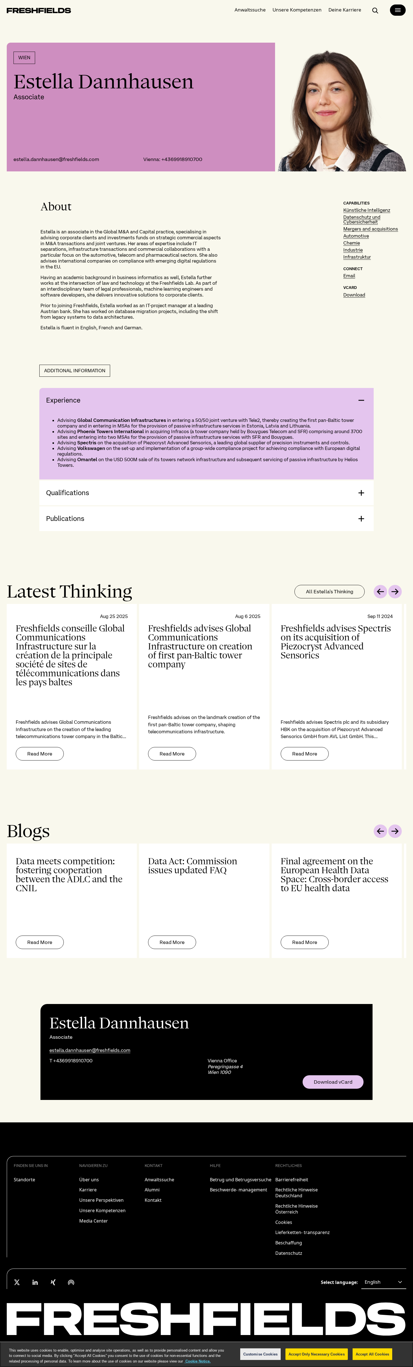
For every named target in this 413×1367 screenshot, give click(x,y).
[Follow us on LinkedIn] (35, 1282)
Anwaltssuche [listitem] (159, 1180)
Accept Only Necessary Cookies (317, 1354)
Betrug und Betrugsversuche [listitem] (240, 1180)
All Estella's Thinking (329, 591)
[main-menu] (397, 10)
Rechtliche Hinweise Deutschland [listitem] (296, 1193)
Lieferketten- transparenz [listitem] (302, 1232)
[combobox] (383, 1282)
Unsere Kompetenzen (297, 9)
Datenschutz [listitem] (288, 1253)
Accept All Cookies (372, 1354)
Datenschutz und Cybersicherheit (361, 219)
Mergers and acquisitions (370, 229)
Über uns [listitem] (89, 1180)
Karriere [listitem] (88, 1190)
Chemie (351, 243)
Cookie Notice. (197, 1361)
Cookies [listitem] (283, 1222)
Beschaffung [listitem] (288, 1243)
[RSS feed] (71, 1282)
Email (349, 276)
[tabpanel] (206, 687)
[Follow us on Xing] (53, 1282)
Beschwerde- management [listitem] (238, 1190)
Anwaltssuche (250, 9)
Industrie (353, 250)
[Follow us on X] (17, 1282)
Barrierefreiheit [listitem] (291, 1180)
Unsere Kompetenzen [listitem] (102, 1210)
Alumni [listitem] (152, 1190)
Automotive (356, 236)
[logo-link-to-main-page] (39, 11)
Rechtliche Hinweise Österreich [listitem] (296, 1209)
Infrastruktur (357, 257)
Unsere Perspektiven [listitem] (101, 1200)
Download (354, 295)
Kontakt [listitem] (153, 1200)
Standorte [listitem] (24, 1180)
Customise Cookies (260, 1354)
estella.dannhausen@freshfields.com (56, 159)
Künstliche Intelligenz (366, 210)
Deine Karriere (344, 9)
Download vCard (333, 1082)
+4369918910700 (181, 159)
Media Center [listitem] (93, 1221)
